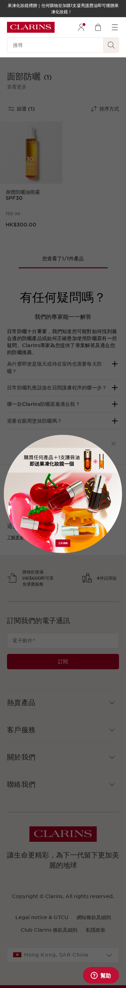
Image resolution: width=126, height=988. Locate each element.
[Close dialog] (113, 443)
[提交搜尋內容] (111, 45)
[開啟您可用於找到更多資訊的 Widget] (101, 976)
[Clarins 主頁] (31, 27)
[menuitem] (81, 27)
